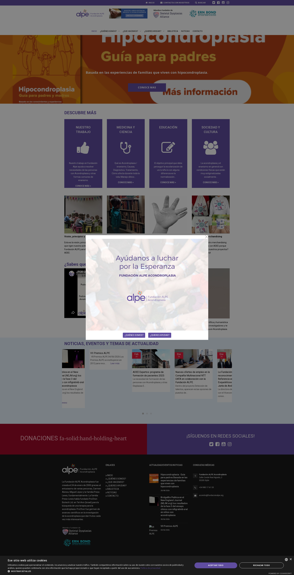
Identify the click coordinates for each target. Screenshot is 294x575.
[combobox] (286, 559)
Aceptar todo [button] (215, 565)
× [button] (290, 559)
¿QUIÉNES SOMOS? (134, 335)
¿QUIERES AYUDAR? (160, 335)
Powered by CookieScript (280, 573)
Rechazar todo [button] (261, 565)
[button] (98, 571)
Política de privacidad (150, 568)
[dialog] (147, 565)
